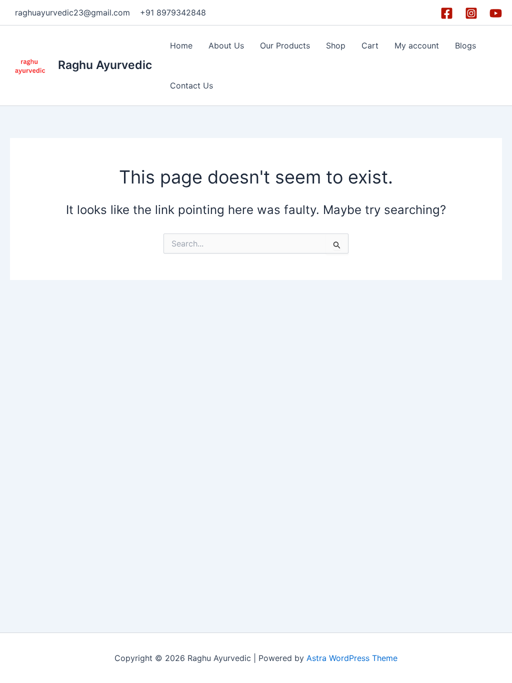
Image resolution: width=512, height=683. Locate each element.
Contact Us (191, 85)
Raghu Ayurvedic (105, 65)
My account (416, 45)
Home (181, 45)
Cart (370, 45)
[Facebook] (446, 13)
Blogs (465, 45)
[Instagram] (471, 13)
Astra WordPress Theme (352, 658)
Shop (336, 45)
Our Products (285, 45)
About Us (226, 45)
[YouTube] (496, 13)
